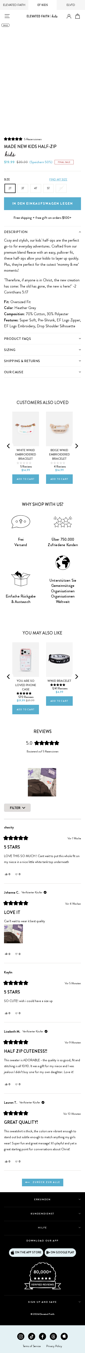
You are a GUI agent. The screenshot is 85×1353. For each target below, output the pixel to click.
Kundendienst (42, 1213)
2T (10, 188)
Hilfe (42, 1227)
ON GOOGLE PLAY (62, 1252)
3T (22, 188)
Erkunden (42, 1199)
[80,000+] (42, 1289)
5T (48, 188)
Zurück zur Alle (46, 1182)
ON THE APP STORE (28, 1252)
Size (7, 179)
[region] (42, 782)
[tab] (42, 231)
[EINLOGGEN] (69, 16)
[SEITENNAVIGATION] (7, 16)
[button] (23, 139)
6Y (61, 188)
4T (35, 188)
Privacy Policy (54, 1346)
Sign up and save (42, 1302)
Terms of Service (32, 1346)
